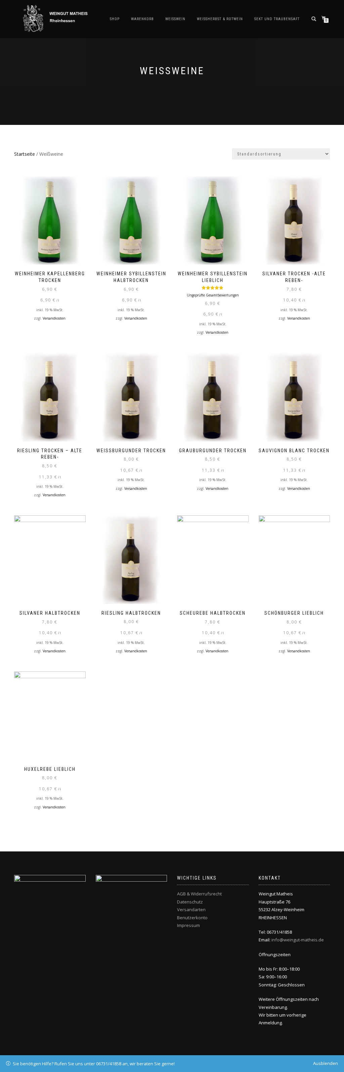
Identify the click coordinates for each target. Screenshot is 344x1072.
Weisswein (175, 19)
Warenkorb (142, 19)
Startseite (24, 154)
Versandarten (191, 909)
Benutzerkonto (192, 918)
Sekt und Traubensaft (277, 19)
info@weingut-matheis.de (297, 940)
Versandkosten (54, 318)
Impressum (188, 925)
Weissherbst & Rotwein (220, 19)
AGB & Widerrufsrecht (199, 894)
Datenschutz (190, 902)
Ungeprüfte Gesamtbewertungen (213, 295)
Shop (115, 19)
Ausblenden (325, 1063)
